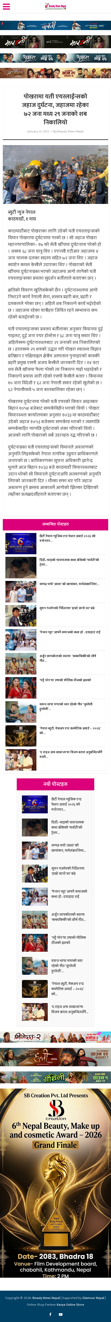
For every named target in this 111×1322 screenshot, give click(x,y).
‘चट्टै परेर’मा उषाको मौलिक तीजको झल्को (65, 680)
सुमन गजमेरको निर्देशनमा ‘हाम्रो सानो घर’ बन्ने (66, 608)
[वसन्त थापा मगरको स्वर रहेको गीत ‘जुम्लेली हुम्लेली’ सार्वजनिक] (36, 966)
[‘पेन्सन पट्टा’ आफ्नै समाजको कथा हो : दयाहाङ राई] (36, 897)
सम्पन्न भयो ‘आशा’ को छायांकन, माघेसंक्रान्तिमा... (69, 584)
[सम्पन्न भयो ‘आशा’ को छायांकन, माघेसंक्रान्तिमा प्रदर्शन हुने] (36, 850)
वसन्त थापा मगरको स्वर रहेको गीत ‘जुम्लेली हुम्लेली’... (65, 706)
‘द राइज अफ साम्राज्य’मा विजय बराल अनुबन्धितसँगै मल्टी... (70, 754)
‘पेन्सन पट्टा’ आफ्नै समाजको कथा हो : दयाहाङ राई (69, 632)
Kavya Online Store (70, 1304)
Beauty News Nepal (71, 131)
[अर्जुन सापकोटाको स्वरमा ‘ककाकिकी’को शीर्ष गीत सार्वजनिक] (36, 920)
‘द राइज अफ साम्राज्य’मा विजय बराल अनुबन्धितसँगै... (69, 1009)
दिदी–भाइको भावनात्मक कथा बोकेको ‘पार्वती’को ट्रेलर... (69, 562)
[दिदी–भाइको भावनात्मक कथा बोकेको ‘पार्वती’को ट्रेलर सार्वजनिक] (36, 827)
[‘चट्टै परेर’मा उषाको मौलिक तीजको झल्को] (36, 943)
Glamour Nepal (93, 1298)
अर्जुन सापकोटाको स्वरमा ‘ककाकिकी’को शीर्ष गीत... (67, 658)
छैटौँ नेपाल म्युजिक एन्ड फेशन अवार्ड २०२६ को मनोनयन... (67, 538)
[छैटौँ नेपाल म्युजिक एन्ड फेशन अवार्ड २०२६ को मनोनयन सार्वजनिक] (36, 804)
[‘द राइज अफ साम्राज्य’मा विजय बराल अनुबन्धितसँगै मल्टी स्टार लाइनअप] (36, 1012)
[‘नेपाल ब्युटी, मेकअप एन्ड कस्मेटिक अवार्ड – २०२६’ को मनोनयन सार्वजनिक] (36, 989)
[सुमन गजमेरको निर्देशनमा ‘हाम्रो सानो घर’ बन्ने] (36, 874)
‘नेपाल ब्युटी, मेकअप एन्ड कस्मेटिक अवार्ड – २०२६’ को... (70, 731)
